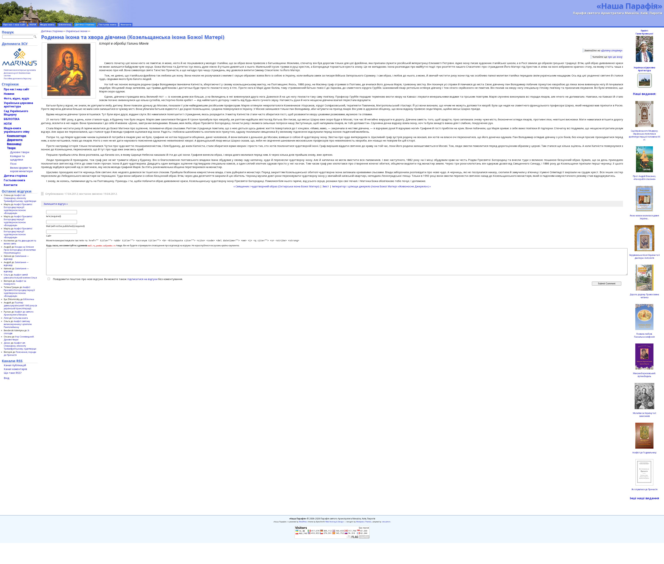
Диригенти (14, 139)
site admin (386, 522)
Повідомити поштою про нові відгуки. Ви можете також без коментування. (117, 279)
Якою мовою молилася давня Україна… (644, 217)
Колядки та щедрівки (17, 157)
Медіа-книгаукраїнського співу (16, 129)
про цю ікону (615, 56)
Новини (9, 93)
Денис (7, 342)
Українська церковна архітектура (18, 104)
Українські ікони (76, 31)
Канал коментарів (15, 369)
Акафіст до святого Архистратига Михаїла (19, 313)
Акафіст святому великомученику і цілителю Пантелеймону (18, 324)
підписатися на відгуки (142, 279)
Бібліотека (65, 25)
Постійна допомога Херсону (17, 78)
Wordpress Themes (363, 522)
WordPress (303, 522)
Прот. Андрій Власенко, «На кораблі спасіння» (644, 178)
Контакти (126, 25)
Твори (11, 148)
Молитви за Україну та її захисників (644, 415)
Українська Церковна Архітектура (644, 69)
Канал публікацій (15, 365)
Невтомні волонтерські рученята (20, 70)
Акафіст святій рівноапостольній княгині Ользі (20, 276)
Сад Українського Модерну (16, 112)
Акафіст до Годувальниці (644, 452)
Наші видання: (644, 94)
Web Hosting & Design (334, 522)
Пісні (13, 163)
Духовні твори (19, 152)
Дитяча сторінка (85, 25)
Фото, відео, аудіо (16, 98)
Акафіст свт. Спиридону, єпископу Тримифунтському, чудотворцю (20, 198)
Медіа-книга (47, 25)
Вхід (6, 378)
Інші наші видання (644, 498)
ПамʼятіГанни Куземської (644, 32)
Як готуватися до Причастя (644, 489)
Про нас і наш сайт (14, 25)
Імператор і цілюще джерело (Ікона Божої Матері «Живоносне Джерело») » (381, 186)
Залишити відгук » (56, 203)
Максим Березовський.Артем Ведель (644, 375)
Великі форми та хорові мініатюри (21, 169)
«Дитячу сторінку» (611, 50)
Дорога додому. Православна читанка (644, 296)
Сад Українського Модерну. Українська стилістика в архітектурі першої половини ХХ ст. (644, 135)
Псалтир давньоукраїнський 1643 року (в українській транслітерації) (20, 305)
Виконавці (14, 144)
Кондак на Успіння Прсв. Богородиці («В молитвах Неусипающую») (20, 249)
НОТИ (33, 25)
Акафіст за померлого (15, 282)
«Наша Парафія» (629, 5)
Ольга (7, 274)
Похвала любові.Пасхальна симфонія (644, 335)
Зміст (325, 186)
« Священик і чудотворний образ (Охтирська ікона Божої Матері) (276, 186)
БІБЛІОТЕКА (11, 119)
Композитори (16, 135)
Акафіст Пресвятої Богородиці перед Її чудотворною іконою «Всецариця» (18, 209)
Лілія (6, 318)
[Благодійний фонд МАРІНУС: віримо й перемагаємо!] (20, 57)
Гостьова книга (108, 25)
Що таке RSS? (13, 372)
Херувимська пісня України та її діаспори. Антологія (644, 256)
